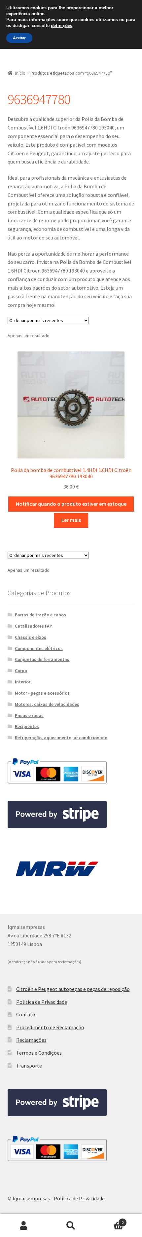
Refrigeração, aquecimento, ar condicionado (61, 738)
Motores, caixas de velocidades (47, 704)
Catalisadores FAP (33, 626)
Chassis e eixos (30, 637)
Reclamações (31, 1040)
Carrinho (109, 1220)
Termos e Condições (39, 1052)
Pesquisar (70, 1226)
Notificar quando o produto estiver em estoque (71, 503)
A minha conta (23, 1226)
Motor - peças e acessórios (42, 693)
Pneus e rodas (29, 715)
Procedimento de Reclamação (50, 1027)
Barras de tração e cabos (40, 615)
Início (20, 73)
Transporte (29, 1065)
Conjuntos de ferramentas (42, 659)
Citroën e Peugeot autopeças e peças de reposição (73, 989)
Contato (25, 1014)
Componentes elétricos (39, 648)
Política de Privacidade (41, 1002)
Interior (22, 682)
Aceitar (19, 38)
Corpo (21, 670)
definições (61, 26)
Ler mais (71, 520)
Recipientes (27, 726)
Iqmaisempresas (31, 1198)
